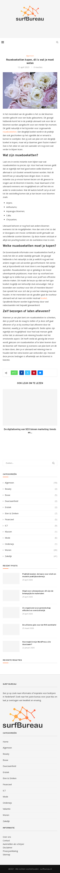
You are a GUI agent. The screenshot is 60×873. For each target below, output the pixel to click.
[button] (5, 413)
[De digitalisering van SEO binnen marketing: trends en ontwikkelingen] (30, 407)
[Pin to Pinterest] (33, 372)
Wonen (31, 550)
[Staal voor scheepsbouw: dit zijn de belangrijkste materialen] (11, 595)
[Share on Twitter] (27, 372)
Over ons (7, 837)
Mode (31, 537)
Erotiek (31, 507)
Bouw (31, 495)
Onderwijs (31, 544)
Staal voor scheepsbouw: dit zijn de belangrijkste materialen (37, 592)
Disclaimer (7, 847)
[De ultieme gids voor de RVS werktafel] (11, 629)
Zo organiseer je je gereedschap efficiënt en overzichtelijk (36, 609)
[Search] (57, 42)
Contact (6, 840)
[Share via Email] (40, 372)
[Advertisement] (30, 28)
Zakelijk (31, 556)
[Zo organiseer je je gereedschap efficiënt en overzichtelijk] (11, 612)
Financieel (31, 519)
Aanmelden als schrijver (13, 844)
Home (5, 741)
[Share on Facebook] (21, 372)
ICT (31, 525)
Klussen (31, 531)
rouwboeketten (10, 131)
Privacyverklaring (10, 851)
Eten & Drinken (31, 513)
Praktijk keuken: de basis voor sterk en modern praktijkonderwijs (39, 575)
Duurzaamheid (31, 501)
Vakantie (6, 809)
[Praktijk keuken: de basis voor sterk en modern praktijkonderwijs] (11, 578)
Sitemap (6, 854)
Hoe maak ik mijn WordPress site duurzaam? (36, 643)
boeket (44, 298)
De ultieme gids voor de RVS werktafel (39, 625)
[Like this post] (15, 372)
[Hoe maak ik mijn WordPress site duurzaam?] (11, 646)
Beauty (31, 489)
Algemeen (31, 482)
